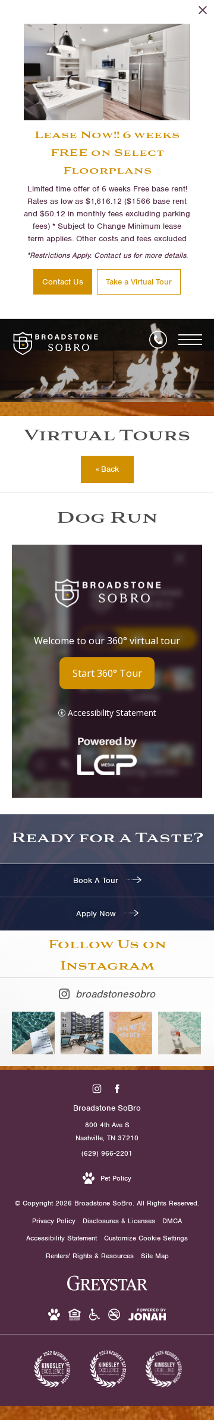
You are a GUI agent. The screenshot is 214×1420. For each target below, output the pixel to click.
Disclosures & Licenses (119, 1221)
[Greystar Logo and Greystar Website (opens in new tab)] (107, 1289)
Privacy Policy (53, 1221)
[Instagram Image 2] (82, 1033)
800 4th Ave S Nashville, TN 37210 (107, 1131)
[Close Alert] (202, 13)
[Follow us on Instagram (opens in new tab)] (97, 1089)
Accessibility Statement (61, 1238)
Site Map (155, 1256)
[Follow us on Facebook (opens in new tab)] (117, 1089)
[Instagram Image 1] (33, 1033)
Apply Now (97, 914)
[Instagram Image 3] (130, 1033)
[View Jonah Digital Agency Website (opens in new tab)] (147, 1317)
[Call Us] (158, 339)
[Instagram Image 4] (179, 1033)
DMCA (172, 1221)
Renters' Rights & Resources (90, 1256)
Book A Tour (97, 880)
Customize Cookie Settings (146, 1238)
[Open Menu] (190, 339)
